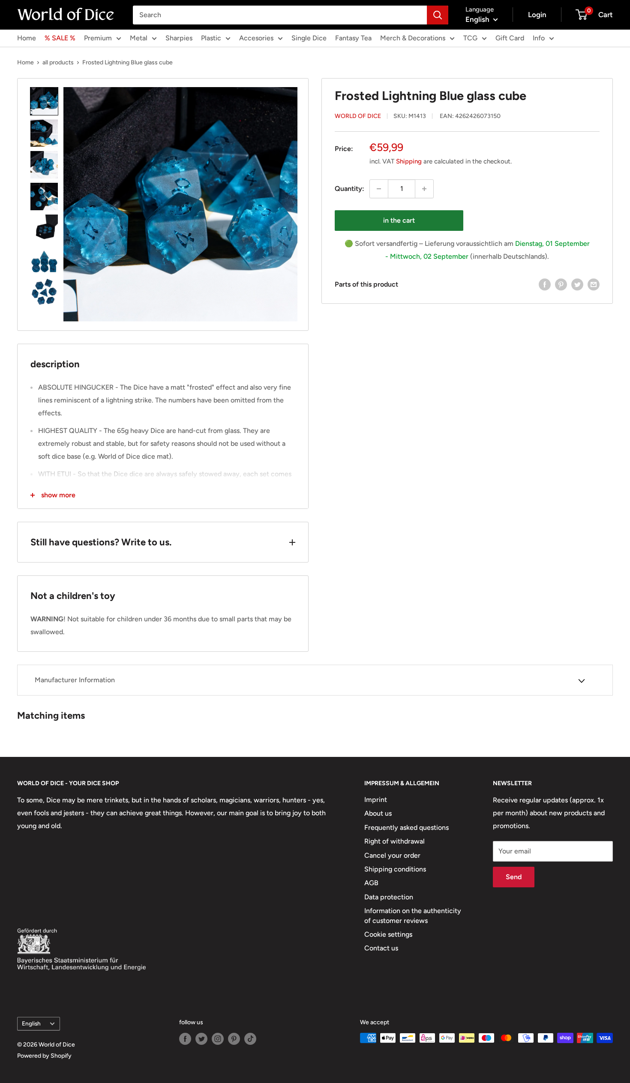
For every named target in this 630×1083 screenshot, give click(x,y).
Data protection (388, 897)
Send (514, 877)
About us (378, 813)
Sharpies (178, 38)
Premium (98, 38)
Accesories (256, 38)
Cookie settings (388, 934)
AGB (371, 883)
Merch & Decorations (412, 38)
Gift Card (509, 38)
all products (58, 62)
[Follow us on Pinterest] (234, 1039)
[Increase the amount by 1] (424, 189)
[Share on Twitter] (577, 284)
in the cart (399, 220)
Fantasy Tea (353, 38)
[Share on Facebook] (545, 284)
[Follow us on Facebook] (185, 1039)
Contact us (381, 948)
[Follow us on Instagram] (218, 1039)
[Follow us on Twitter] (201, 1039)
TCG (470, 38)
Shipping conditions (395, 869)
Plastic (211, 38)
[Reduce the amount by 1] (379, 189)
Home (26, 38)
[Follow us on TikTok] (250, 1039)
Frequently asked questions (406, 827)
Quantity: (349, 189)
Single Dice (309, 38)
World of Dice (358, 116)
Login (537, 14)
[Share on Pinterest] (561, 284)
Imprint (375, 800)
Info (539, 38)
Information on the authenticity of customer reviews (412, 915)
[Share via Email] (594, 284)
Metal (138, 38)
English (31, 1023)
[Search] (437, 15)
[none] (44, 101)
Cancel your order (392, 855)
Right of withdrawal (394, 841)
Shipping (409, 161)
